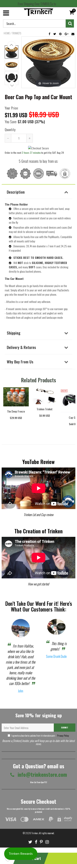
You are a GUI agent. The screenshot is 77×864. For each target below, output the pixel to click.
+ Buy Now (61, 858)
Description (16, 192)
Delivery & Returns (21, 347)
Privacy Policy (63, 735)
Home (7, 33)
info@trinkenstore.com (41, 774)
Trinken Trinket (45, 409)
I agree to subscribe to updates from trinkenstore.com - (40, 735)
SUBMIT (64, 727)
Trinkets (16, 33)
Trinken (34, 833)
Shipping (13, 333)
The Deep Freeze (16, 411)
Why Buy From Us (20, 361)
